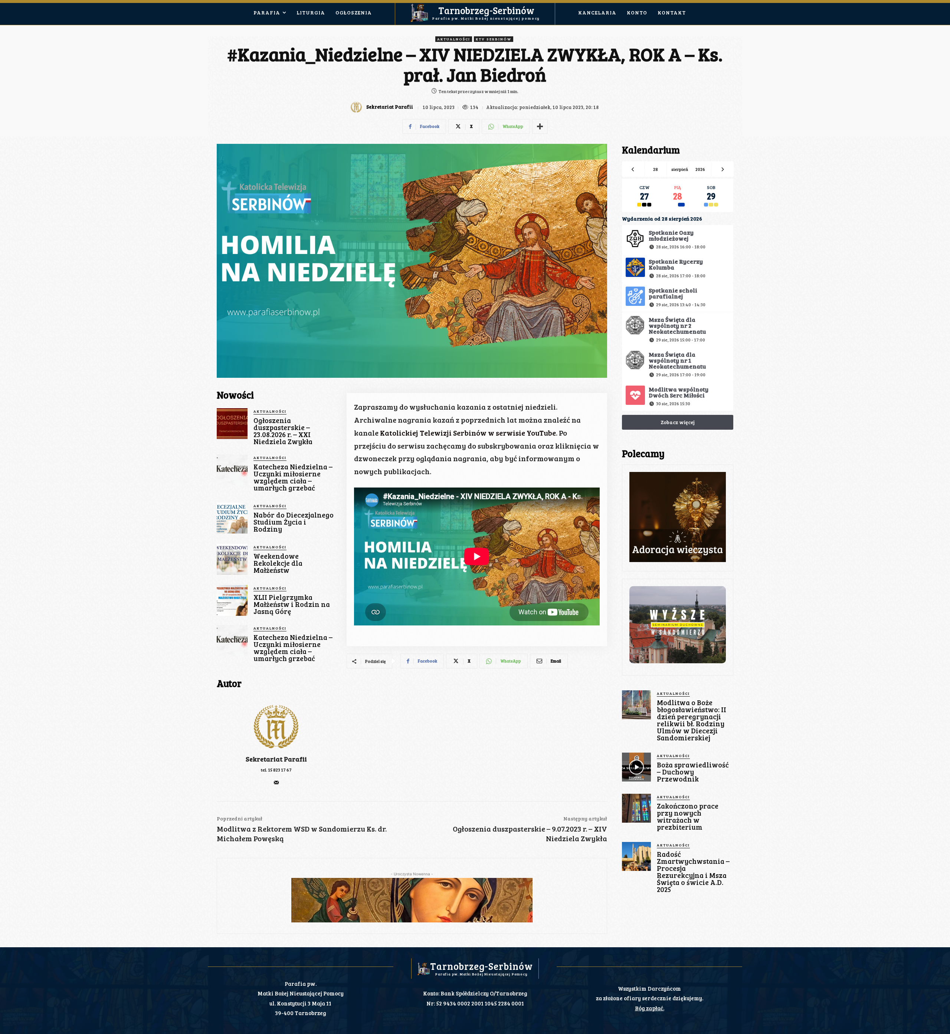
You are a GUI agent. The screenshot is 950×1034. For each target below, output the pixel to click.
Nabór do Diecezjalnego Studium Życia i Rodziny (293, 521)
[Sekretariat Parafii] (357, 107)
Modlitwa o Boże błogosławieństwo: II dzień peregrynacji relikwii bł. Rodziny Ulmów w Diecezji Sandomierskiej (691, 720)
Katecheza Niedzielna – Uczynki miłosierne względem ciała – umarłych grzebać (292, 477)
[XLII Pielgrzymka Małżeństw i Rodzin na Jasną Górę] (232, 600)
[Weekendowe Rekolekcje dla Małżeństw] (232, 559)
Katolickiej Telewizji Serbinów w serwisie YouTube (468, 432)
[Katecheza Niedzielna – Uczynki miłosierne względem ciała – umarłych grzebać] (232, 470)
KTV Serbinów (493, 39)
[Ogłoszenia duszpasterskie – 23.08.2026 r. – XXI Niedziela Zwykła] (232, 423)
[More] (540, 126)
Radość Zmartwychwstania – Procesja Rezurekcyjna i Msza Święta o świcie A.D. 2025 (693, 871)
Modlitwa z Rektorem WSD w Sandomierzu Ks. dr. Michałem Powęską (302, 833)
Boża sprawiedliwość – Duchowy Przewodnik (693, 771)
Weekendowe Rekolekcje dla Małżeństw (277, 563)
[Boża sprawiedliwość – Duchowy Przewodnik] (636, 767)
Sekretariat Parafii (389, 107)
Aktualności (453, 39)
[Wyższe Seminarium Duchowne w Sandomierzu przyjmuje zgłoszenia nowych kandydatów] (677, 624)
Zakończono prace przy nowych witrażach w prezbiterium (687, 816)
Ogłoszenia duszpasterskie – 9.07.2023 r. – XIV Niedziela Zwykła (530, 833)
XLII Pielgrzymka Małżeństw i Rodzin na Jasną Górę (291, 604)
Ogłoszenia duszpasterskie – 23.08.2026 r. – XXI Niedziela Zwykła (282, 431)
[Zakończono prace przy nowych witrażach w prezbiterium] (636, 808)
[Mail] (276, 780)
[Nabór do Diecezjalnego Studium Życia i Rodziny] (232, 518)
